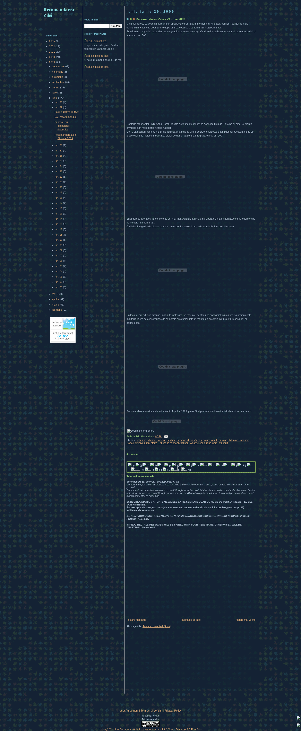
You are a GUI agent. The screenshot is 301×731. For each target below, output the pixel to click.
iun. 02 (59, 282)
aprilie (56, 299)
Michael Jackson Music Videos (184, 440)
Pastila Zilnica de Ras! (96, 55)
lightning (141, 440)
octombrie (58, 77)
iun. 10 (59, 239)
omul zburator (218, 440)
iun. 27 (59, 150)
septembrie (58, 82)
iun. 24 (59, 166)
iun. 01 (59, 287)
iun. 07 (59, 255)
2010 (52, 57)
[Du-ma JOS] (298, 725)
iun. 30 (59, 102)
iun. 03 (59, 276)
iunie (55, 98)
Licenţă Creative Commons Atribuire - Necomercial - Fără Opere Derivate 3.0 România (150, 729)
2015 (52, 41)
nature (206, 440)
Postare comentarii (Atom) (157, 626)
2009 (52, 62)
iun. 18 (59, 197)
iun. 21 (59, 182)
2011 (52, 51)
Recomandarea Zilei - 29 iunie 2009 (160, 19)
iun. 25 (59, 161)
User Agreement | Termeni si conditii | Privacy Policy (150, 710)
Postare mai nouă (136, 619)
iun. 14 (59, 219)
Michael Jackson (157, 440)
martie (56, 304)
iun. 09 (59, 245)
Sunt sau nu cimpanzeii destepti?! (62, 126)
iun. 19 (59, 192)
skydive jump (142, 443)
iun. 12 (59, 229)
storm (154, 443)
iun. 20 (59, 187)
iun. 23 (59, 171)
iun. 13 (59, 224)
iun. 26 (59, 155)
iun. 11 (59, 234)
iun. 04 (59, 271)
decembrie (58, 66)
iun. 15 (59, 213)
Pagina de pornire (191, 619)
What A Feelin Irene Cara (203, 443)
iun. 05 (59, 266)
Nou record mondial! (65, 117)
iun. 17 (59, 203)
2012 (52, 46)
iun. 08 (59, 250)
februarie (57, 309)
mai (54, 294)
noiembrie (58, 71)
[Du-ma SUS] (298, 718)
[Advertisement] (150, 3)
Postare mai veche (245, 619)
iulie (54, 92)
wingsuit (223, 443)
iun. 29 (59, 107)
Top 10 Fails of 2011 (95, 41)
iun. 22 (59, 176)
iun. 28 (59, 145)
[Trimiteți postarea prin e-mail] (165, 436)
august (56, 87)
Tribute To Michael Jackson (173, 443)
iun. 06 (59, 260)
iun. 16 (59, 208)
